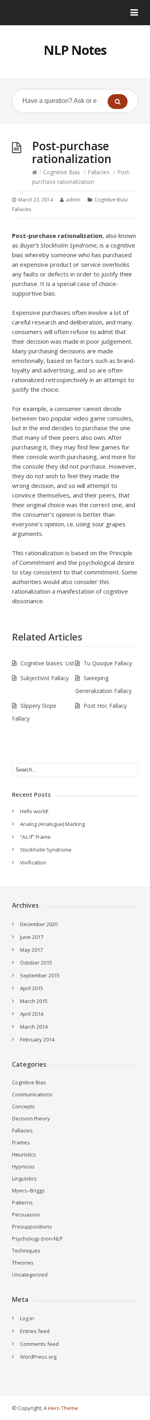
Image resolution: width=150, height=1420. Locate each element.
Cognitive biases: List (47, 663)
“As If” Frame (35, 836)
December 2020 (39, 924)
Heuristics (24, 1154)
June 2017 (31, 937)
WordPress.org (38, 1356)
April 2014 (31, 1013)
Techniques (26, 1250)
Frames (21, 1142)
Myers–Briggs (28, 1190)
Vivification (33, 862)
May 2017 (31, 949)
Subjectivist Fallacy (44, 678)
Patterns (22, 1202)
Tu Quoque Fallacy (108, 663)
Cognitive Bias (61, 172)
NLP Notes (75, 49)
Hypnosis (23, 1166)
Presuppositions (32, 1226)
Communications (32, 1094)
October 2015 (36, 962)
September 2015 (40, 975)
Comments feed (39, 1343)
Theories (23, 1262)
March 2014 (34, 1026)
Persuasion (26, 1214)
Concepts (23, 1106)
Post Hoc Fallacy (105, 705)
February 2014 (37, 1039)
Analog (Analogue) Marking (52, 824)
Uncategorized (30, 1274)
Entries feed (35, 1331)
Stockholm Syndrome (46, 849)
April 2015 (31, 988)
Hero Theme (63, 1408)
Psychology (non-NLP (37, 1238)
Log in (27, 1318)
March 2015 (34, 1001)
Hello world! (34, 811)
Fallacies (99, 172)
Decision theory (31, 1118)
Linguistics (24, 1178)
